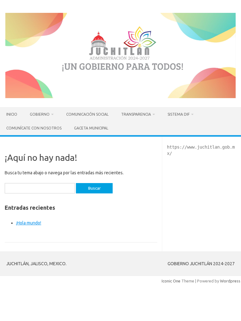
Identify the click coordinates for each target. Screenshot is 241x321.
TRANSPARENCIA (136, 114)
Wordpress (230, 281)
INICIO (11, 114)
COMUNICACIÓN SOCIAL (87, 114)
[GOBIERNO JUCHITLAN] (120, 96)
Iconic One (171, 281)
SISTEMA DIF (179, 114)
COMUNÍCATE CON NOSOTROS (34, 128)
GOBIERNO (40, 114)
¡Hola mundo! (28, 222)
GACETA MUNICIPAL (91, 128)
